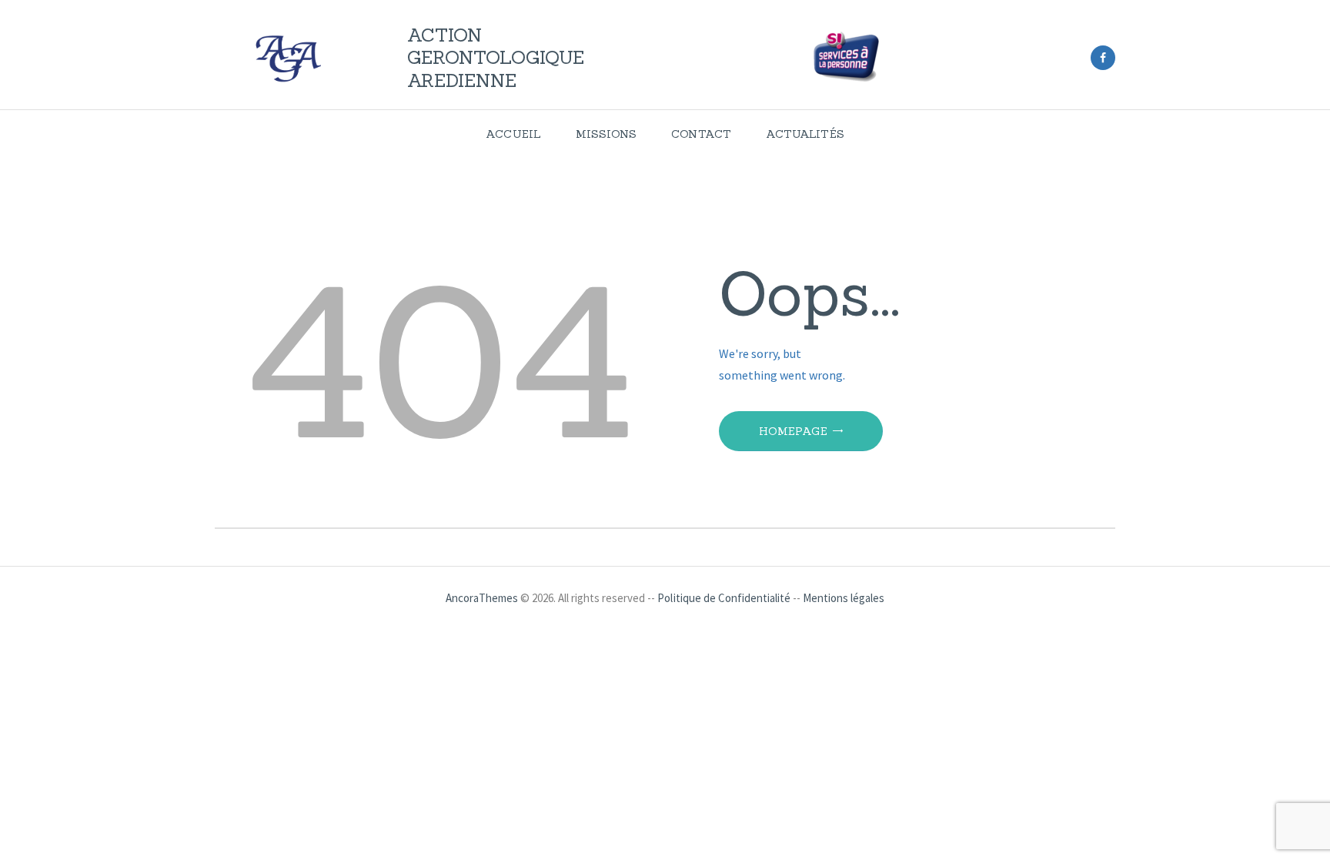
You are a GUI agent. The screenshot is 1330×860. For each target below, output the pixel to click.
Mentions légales (843, 598)
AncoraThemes (482, 598)
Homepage (793, 431)
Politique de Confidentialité (723, 598)
